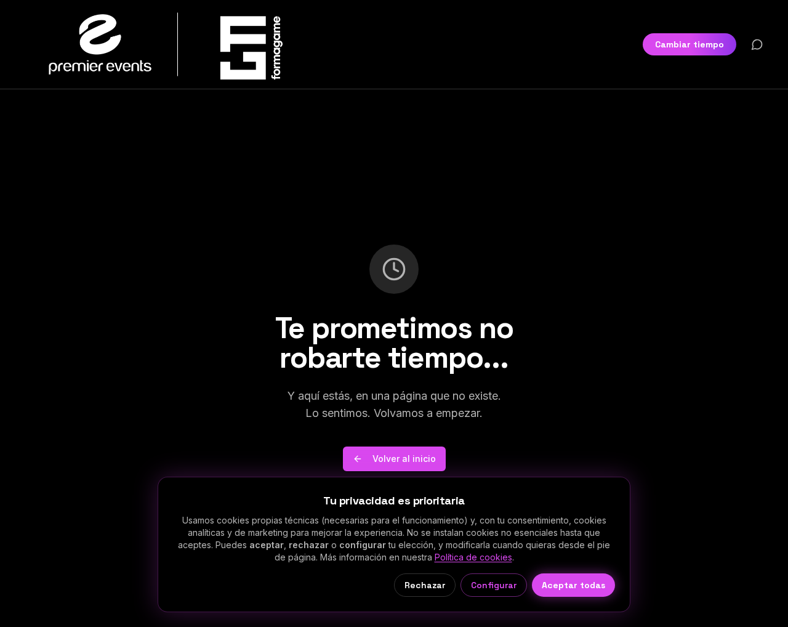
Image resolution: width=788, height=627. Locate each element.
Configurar (494, 585)
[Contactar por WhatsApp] (757, 44)
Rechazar (424, 585)
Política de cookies (473, 557)
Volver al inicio (404, 458)
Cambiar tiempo (689, 44)
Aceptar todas (573, 585)
